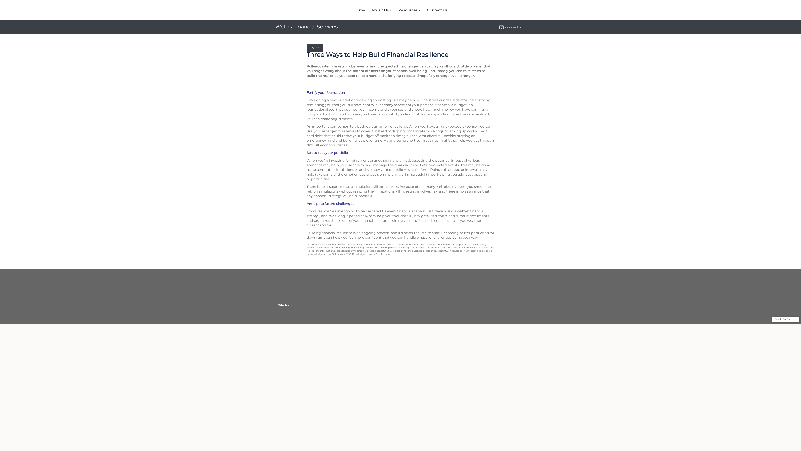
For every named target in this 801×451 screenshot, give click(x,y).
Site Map (285, 305)
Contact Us (437, 10)
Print (315, 48)
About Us (380, 10)
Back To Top (783, 319)
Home (359, 10)
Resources (408, 10)
